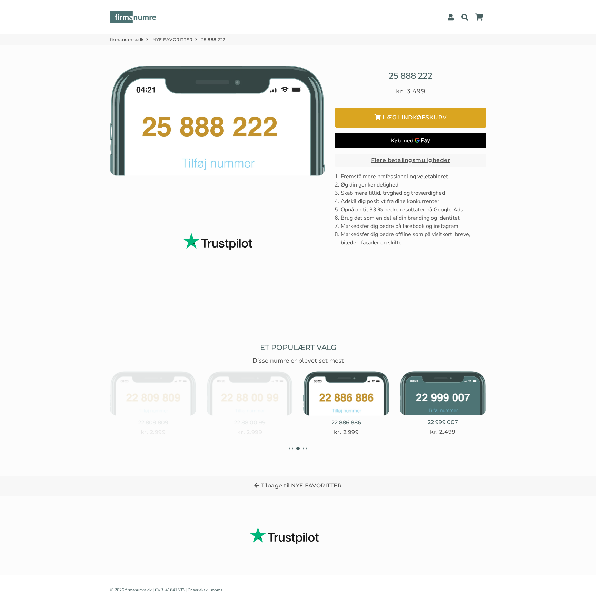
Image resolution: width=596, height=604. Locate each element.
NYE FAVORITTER (172, 39)
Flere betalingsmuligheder (410, 160)
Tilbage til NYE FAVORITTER (300, 485)
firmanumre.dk (127, 39)
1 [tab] (291, 448)
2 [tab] (298, 448)
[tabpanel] (153, 403)
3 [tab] (305, 448)
